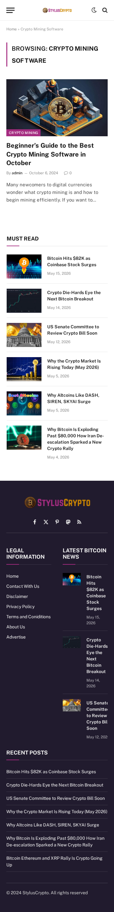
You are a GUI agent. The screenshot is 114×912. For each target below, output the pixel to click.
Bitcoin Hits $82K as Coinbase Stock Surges (51, 771)
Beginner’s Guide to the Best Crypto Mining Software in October (50, 154)
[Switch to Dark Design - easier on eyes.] (94, 10)
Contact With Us (22, 586)
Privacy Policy (20, 606)
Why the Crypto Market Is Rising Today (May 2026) (56, 811)
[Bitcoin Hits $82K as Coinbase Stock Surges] (24, 266)
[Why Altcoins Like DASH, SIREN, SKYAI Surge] (24, 403)
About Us (15, 626)
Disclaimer (17, 596)
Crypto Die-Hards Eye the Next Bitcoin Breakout (54, 784)
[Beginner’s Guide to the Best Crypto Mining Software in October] (57, 107)
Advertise (16, 636)
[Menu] (10, 10)
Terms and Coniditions (28, 616)
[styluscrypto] (57, 10)
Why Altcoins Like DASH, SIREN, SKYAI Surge (52, 824)
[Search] (104, 10)
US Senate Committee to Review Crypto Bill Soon (98, 715)
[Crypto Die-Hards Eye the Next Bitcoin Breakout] (24, 301)
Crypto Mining (23, 133)
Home (11, 29)
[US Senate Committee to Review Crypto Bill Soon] (24, 335)
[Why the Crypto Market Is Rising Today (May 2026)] (24, 369)
